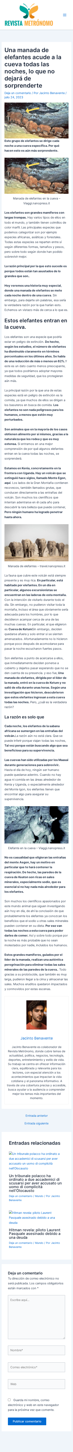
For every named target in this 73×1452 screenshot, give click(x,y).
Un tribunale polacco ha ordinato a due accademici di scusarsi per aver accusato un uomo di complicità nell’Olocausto (35, 1183)
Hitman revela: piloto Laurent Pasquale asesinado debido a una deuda (34, 1233)
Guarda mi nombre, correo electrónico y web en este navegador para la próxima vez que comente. (33, 1405)
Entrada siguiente (36, 1123)
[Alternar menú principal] (64, 15)
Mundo (39, 1196)
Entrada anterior (37, 1115)
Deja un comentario (17, 93)
